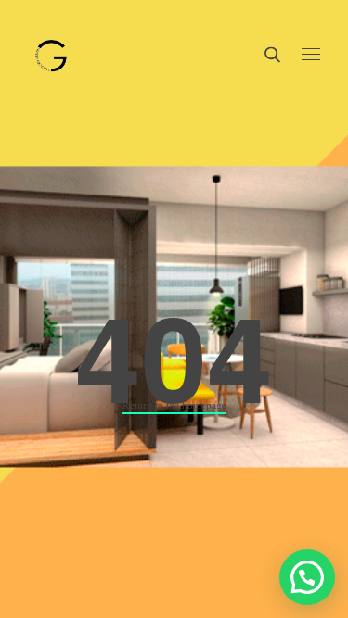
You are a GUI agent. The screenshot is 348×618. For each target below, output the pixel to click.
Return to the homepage (174, 404)
